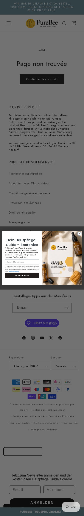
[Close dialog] (79, 233)
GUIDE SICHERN (22, 275)
